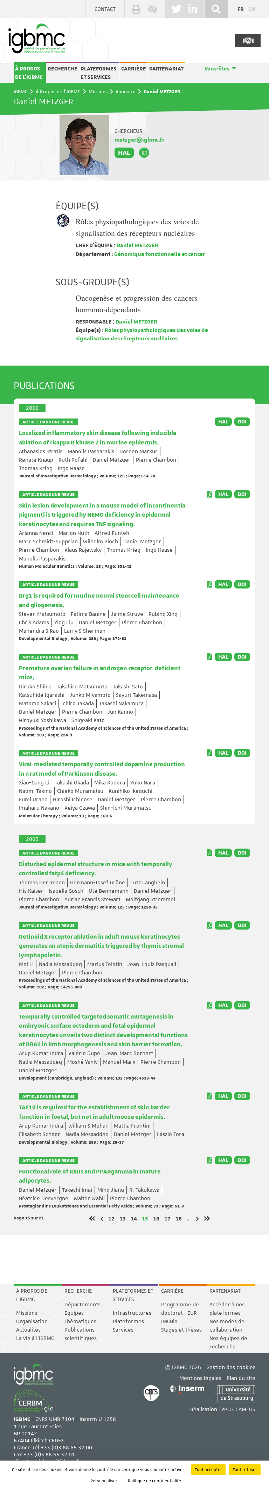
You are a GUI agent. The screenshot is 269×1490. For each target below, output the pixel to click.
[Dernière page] (207, 1218)
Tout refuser (245, 1469)
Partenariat (166, 68)
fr (240, 9)
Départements (82, 1304)
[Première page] (92, 1218)
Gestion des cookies (230, 1367)
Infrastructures (132, 1312)
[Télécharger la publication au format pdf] (209, 494)
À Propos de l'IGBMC (28, 73)
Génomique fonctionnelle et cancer (159, 254)
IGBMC (21, 91)
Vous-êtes (217, 68)
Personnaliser (103, 1481)
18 (178, 1218)
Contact (105, 9)
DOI (242, 421)
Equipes (74, 1312)
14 (134, 1218)
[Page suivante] (197, 1219)
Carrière (133, 68)
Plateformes (128, 1321)
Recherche (62, 68)
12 (111, 1218)
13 (122, 1218)
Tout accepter (208, 1469)
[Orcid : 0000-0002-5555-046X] (144, 153)
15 (145, 1218)
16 (156, 1218)
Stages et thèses (181, 1329)
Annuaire (126, 91)
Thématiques (80, 1321)
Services (123, 1329)
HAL (124, 152)
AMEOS (247, 1409)
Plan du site (241, 1378)
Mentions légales (200, 1378)
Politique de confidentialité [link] (154, 1481)
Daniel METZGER (137, 245)
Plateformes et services (98, 73)
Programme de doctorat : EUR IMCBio (180, 1313)
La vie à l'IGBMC (35, 1338)
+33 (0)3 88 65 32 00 (66, 1447)
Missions (98, 91)
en (251, 9)
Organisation (32, 1321)
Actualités (28, 1329)
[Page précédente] (101, 1219)
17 (167, 1218)
